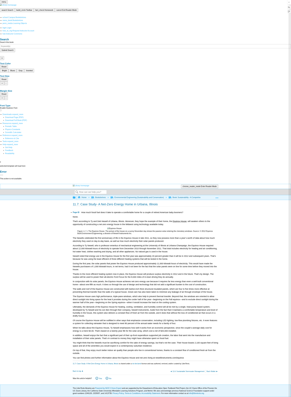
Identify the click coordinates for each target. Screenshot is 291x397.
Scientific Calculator (13, 132)
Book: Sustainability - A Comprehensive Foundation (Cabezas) (197, 197)
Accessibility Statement (150, 393)
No (110, 378)
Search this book (7, 42)
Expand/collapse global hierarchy (75, 197)
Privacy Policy (118, 393)
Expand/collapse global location (217, 196)
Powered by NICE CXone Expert (108, 388)
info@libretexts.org (196, 393)
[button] (9, 150)
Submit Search (8, 50)
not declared (137, 364)
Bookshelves (100, 197)
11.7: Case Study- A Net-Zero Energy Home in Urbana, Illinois (95, 364)
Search (77, 192)
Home (84, 197)
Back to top (77, 371)
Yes (100, 378)
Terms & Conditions (133, 393)
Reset (4, 67)
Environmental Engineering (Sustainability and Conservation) (139, 197)
